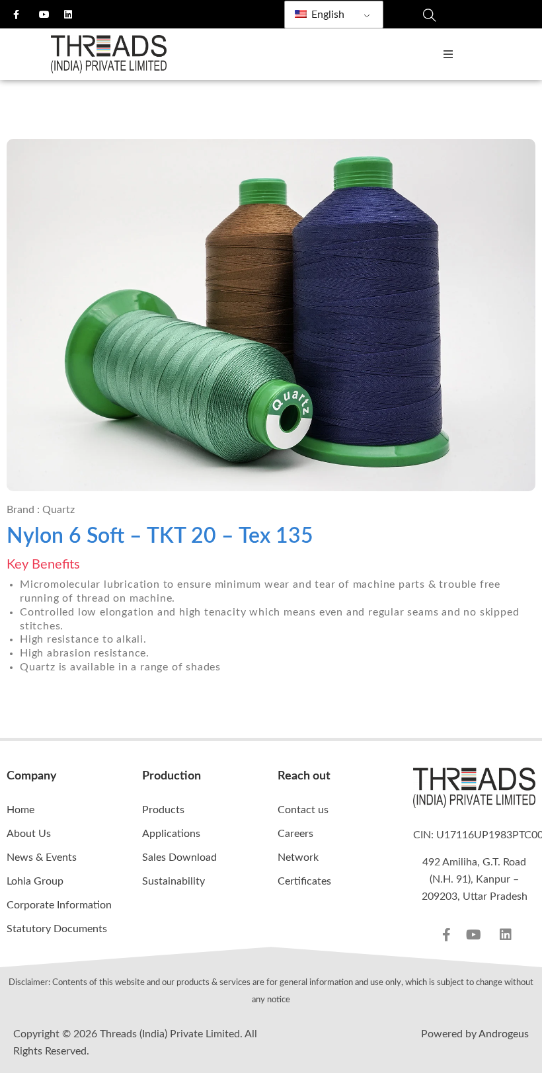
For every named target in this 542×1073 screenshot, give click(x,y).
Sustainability (173, 881)
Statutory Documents (57, 929)
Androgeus (504, 1034)
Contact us (303, 810)
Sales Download (179, 857)
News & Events (42, 857)
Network (298, 857)
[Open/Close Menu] (447, 54)
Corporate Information (59, 905)
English (326, 14)
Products (163, 810)
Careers (295, 833)
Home (20, 810)
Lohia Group (35, 881)
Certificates (304, 881)
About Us (29, 833)
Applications (171, 833)
